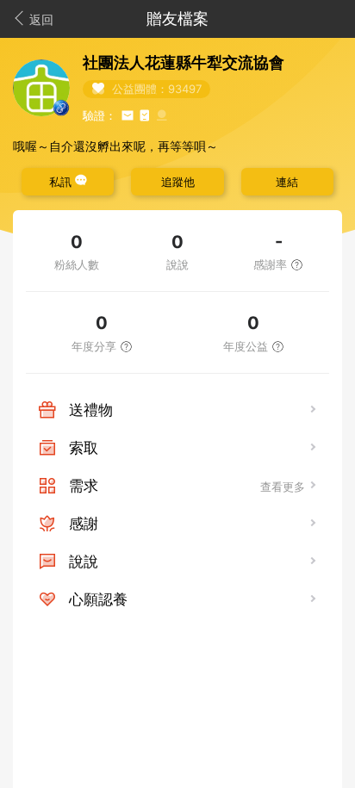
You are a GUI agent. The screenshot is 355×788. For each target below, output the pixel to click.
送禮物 (91, 410)
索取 (83, 447)
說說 (83, 561)
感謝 (83, 523)
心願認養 (98, 599)
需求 (83, 485)
